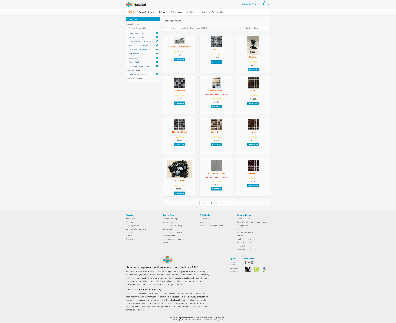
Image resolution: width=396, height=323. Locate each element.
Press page (130, 232)
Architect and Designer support (212, 225)
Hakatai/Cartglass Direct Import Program (252, 222)
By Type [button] (162, 12)
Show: (166, 28)
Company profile (132, 225)
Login (259, 4)
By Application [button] (176, 12)
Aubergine (253, 173)
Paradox (166, 242)
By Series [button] (203, 12)
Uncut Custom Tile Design (173, 225)
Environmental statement (136, 229)
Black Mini (253, 57)
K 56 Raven (179, 180)
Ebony (216, 49)
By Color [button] (190, 12)
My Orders (234, 268)
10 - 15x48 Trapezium (216, 173)
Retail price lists (242, 225)
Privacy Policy (218, 320)
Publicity (129, 236)
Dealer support (205, 222)
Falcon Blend (216, 132)
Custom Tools (168, 229)
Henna (253, 132)
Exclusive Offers (218, 12)
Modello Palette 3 (216, 91)
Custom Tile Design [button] (146, 12)
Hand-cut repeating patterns (174, 239)
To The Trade (205, 219)
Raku (253, 91)
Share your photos (243, 249)
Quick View (180, 40)
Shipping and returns (244, 232)
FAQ (238, 229)
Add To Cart (180, 59)
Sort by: (248, 28)
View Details (217, 106)
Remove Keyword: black (138, 28)
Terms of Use (208, 320)
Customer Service (243, 219)
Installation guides (243, 239)
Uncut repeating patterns (173, 232)
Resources (130, 239)
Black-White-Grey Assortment (179, 46)
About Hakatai (131, 219)
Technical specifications (245, 242)
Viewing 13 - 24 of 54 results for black (194, 28)
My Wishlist (234, 271)
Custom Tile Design (170, 219)
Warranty (240, 236)
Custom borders (169, 236)
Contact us (130, 222)
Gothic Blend (179, 90)
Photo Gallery (241, 246)
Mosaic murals (168, 222)
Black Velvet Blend (179, 132)
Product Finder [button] (132, 19)
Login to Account (233, 263)
